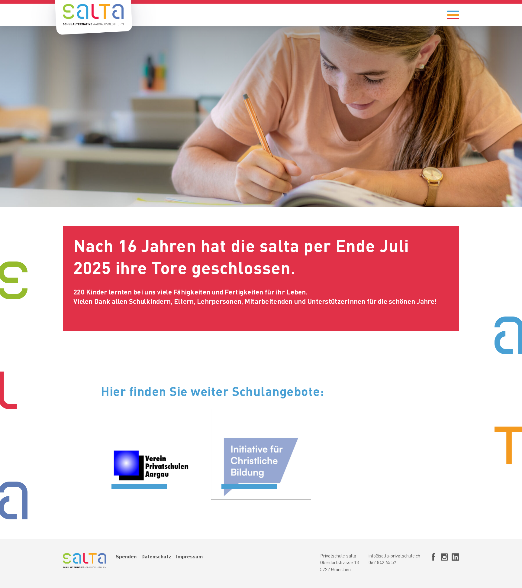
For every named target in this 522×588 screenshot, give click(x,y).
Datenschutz (156, 557)
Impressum (189, 557)
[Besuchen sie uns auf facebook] (433, 563)
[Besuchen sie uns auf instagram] (444, 563)
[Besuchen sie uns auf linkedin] (455, 563)
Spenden (126, 557)
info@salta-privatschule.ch (394, 556)
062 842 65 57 (382, 563)
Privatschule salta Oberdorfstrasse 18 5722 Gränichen (339, 563)
